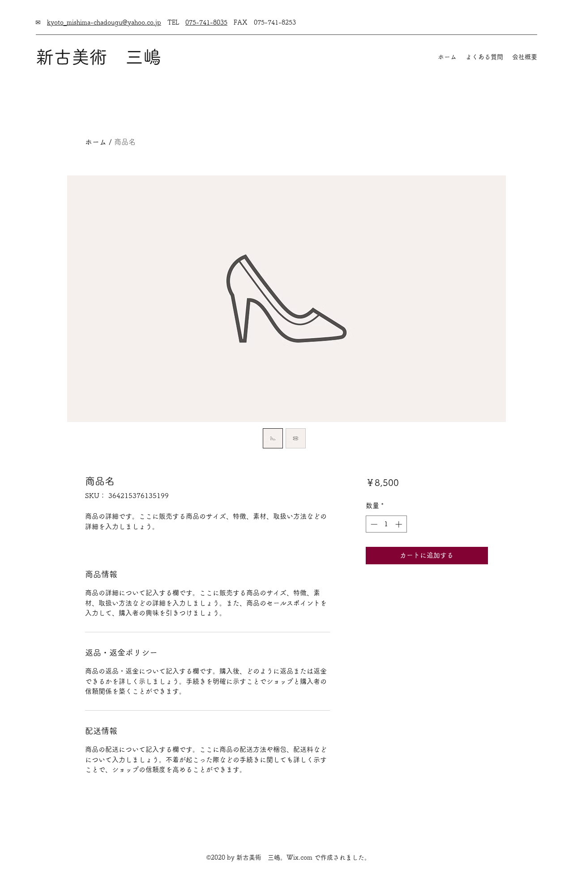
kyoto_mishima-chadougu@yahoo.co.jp (104, 22)
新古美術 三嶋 (98, 57)
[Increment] (399, 524)
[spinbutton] (386, 524)
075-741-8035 (206, 22)
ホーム (96, 141)
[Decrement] (373, 524)
